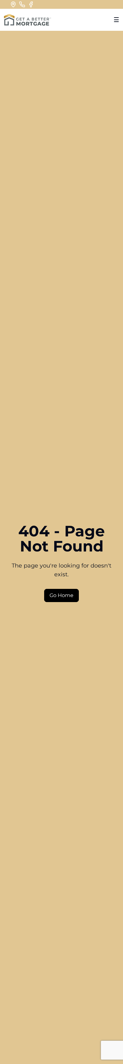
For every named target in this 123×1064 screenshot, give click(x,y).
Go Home (61, 595)
